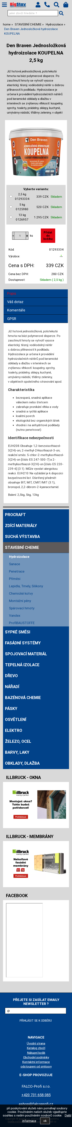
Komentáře (16, 310)
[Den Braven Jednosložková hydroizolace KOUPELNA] (36, 150)
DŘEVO (11, 675)
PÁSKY (11, 708)
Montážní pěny (20, 601)
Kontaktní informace (36, 1062)
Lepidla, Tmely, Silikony (26, 586)
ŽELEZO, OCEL (18, 741)
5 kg (22, 207)
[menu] (4, 5)
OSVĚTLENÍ (15, 719)
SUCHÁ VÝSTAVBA (22, 536)
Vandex (14, 615)
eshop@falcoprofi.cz (36, 1104)
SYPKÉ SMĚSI (17, 632)
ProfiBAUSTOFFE (22, 623)
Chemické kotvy (21, 593)
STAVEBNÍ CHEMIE (22, 547)
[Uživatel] (40, 6)
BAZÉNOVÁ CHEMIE (23, 697)
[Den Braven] (61, 257)
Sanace (14, 564)
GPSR (11, 319)
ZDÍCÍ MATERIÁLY (21, 525)
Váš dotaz (15, 302)
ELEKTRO (13, 730)
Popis (11, 293)
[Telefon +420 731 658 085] (49, 7)
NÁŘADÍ (12, 686)
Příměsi (14, 579)
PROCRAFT (15, 514)
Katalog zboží (36, 1048)
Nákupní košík (36, 1053)
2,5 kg (22, 197)
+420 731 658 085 (36, 1095)
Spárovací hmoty (21, 608)
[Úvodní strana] (18, 5)
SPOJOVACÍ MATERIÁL (26, 654)
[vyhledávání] (58, 6)
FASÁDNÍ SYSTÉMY (23, 643)
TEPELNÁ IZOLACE (22, 664)
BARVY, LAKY (17, 752)
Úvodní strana (36, 1043)
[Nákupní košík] (67, 6)
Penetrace (16, 571)
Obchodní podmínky (36, 1057)
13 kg (22, 217)
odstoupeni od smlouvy (36, 1066)
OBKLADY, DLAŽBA (22, 763)
